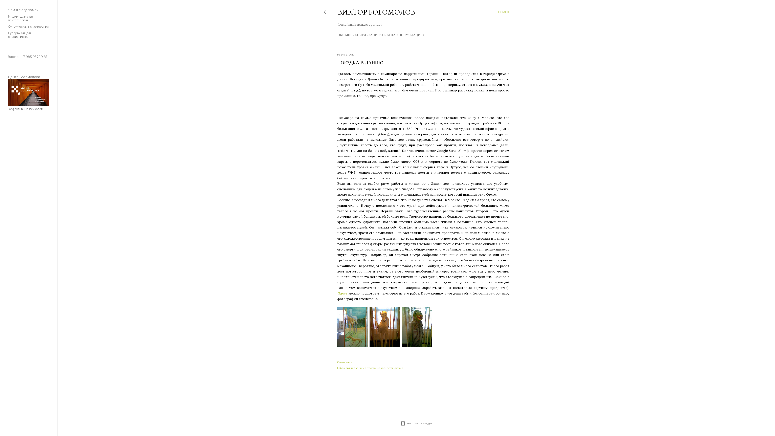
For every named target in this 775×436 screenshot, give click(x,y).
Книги (360, 35)
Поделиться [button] (344, 362)
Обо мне (345, 35)
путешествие (394, 367)
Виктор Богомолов (376, 12)
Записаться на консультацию (396, 35)
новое (381, 367)
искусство (369, 367)
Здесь (343, 293)
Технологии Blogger (419, 423)
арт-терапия (354, 367)
